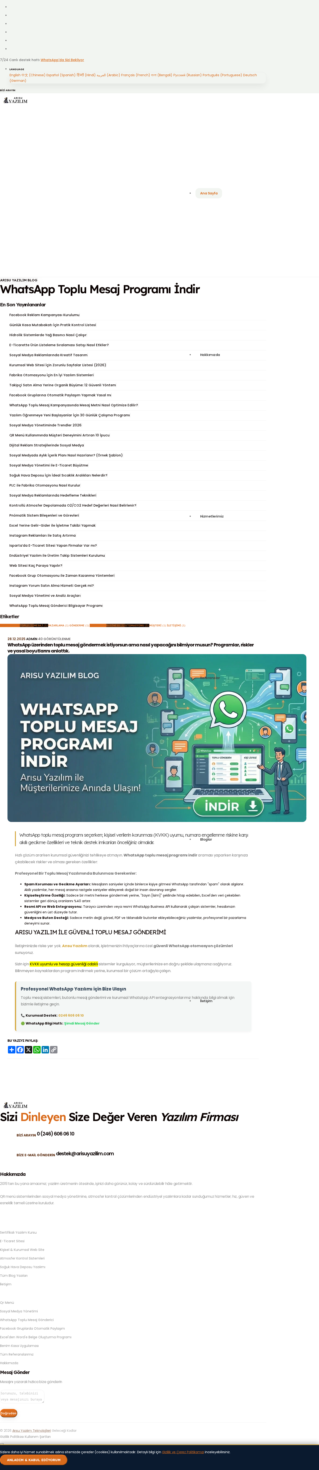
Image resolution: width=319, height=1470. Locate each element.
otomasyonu (137, 625)
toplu (26, 625)
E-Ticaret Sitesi (12, 1241)
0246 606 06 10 (71, 1015)
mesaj (40, 625)
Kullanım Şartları (38, 1436)
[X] (12, 15)
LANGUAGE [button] (16, 69)
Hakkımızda (9, 1363)
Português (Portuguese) (222, 75)
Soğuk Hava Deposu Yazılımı (22, 1267)
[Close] (2, 1444)
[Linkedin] (12, 32)
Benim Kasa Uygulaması (19, 1345)
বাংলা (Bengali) (161, 75)
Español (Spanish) (61, 75)
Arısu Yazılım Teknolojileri (31, 1430)
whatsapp (9, 625)
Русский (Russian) (187, 75)
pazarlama (58, 625)
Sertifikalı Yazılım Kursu (18, 1232)
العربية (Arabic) (108, 75)
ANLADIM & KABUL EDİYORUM (33, 1460)
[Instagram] (12, 24)
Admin (32, 639)
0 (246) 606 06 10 (55, 1133)
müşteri (157, 625)
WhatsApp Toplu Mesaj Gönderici (27, 1320)
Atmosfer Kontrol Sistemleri (22, 1258)
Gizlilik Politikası (12, 1436)
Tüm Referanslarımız (17, 1354)
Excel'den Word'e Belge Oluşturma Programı (229, 606)
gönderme (79, 625)
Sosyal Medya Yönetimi (19, 1311)
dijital (98, 625)
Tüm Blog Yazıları (14, 1275)
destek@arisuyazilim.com (85, 1153)
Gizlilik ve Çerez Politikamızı (183, 1452)
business (115, 625)
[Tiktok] (12, 49)
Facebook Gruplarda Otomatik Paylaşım (32, 1328)
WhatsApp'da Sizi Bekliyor (62, 60)
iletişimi (176, 625)
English (15, 75)
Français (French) (135, 75)
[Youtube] (12, 40)
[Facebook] (12, 7)
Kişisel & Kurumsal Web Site (22, 1249)
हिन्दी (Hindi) (86, 75)
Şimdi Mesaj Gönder (82, 1023)
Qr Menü (7, 1302)
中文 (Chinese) (33, 75)
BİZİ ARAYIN (7, 90)
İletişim (5, 1284)
